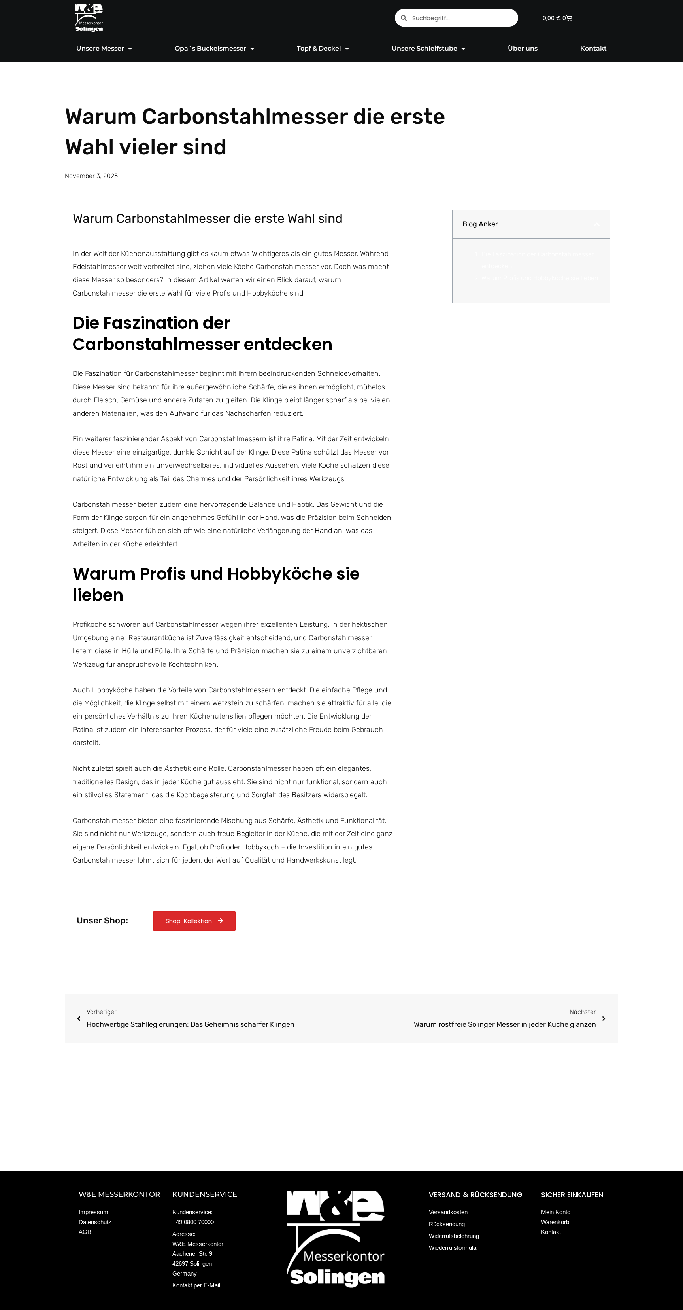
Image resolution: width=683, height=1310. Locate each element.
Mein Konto (555, 1212)
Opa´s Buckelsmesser (210, 48)
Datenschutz (95, 1222)
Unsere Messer (100, 48)
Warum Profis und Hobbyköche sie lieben (539, 278)
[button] (597, 224)
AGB (85, 1231)
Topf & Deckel (319, 48)
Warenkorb (555, 1222)
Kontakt (593, 48)
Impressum (93, 1212)
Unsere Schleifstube (424, 48)
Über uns (523, 48)
